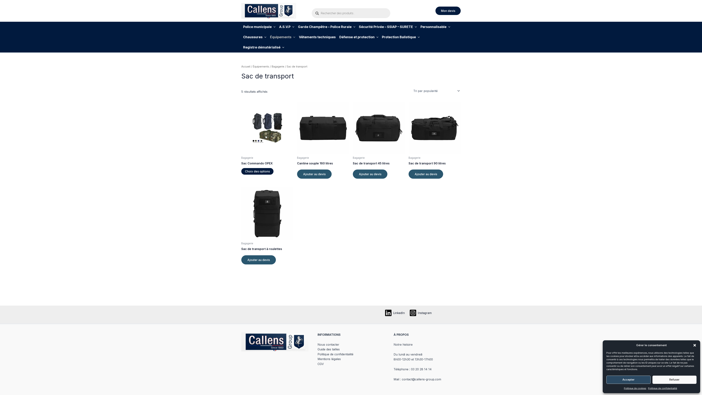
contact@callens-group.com (421, 379)
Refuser (674, 379)
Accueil (245, 66)
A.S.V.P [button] (284, 27)
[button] (695, 345)
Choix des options (257, 171)
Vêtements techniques (317, 37)
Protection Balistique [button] (399, 37)
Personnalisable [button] (433, 27)
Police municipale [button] (257, 27)
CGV (321, 364)
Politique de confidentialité (662, 388)
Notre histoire (403, 344)
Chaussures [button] (253, 37)
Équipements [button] (280, 37)
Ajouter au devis (314, 174)
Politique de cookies (635, 388)
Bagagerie (277, 66)
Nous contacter (328, 344)
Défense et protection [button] (357, 37)
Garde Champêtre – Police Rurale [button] (325, 27)
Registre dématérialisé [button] (261, 47)
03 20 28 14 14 (421, 369)
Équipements (261, 66)
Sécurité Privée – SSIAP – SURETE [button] (386, 27)
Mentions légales (329, 359)
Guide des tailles (329, 349)
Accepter (628, 379)
